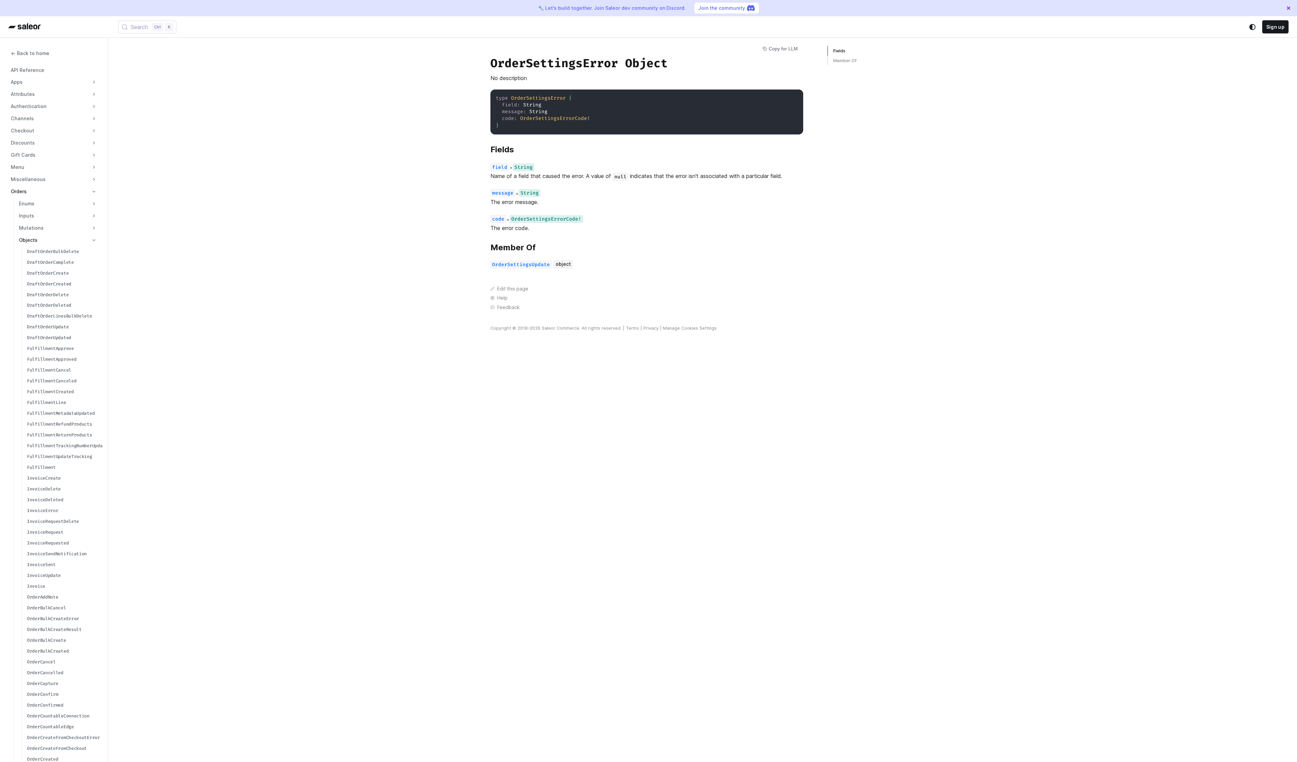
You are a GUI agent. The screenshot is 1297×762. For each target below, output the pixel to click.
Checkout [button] (22, 130)
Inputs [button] (26, 216)
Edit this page (512, 288)
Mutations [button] (31, 228)
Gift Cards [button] (23, 155)
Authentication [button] (29, 106)
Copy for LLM (783, 48)
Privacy (651, 328)
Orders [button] (19, 191)
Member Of (845, 60)
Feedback (508, 307)
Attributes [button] (23, 94)
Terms (632, 328)
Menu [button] (17, 167)
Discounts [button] (23, 143)
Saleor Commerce (560, 328)
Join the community (721, 8)
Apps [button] (17, 82)
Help (502, 298)
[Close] (1288, 8)
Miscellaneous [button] (28, 179)
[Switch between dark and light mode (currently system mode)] (1252, 27)
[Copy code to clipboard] (794, 97)
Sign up (1275, 27)
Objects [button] (28, 240)
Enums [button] (26, 203)
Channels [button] (22, 118)
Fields (839, 50)
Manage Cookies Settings (690, 328)
